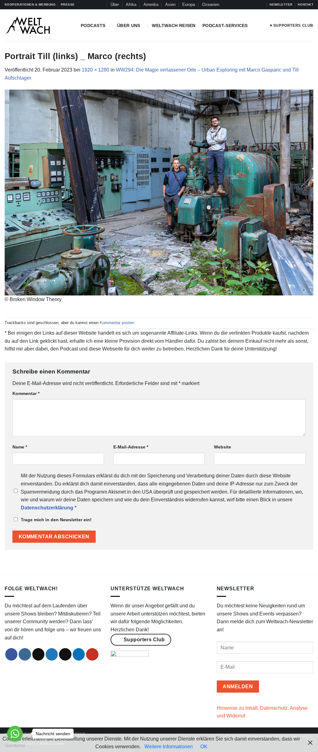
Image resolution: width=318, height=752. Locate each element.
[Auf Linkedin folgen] (255, 4)
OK (203, 746)
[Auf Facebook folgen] (232, 4)
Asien (170, 4)
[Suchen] (101, 4)
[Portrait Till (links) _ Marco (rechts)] (159, 192)
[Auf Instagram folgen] (237, 4)
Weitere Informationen (168, 746)
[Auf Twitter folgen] (249, 4)
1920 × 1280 (95, 69)
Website (222, 446)
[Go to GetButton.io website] (15, 746)
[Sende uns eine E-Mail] (65, 654)
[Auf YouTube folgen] (261, 4)
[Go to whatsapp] (15, 733)
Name (19, 446)
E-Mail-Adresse (130, 446)
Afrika (131, 4)
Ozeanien (210, 4)
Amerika (150, 4)
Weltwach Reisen (173, 25)
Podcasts (93, 25)
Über (115, 4)
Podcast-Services (225, 25)
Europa (188, 4)
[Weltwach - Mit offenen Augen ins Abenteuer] (38, 25)
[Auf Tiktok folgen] (243, 4)
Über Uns (128, 25)
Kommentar (25, 393)
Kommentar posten (117, 322)
